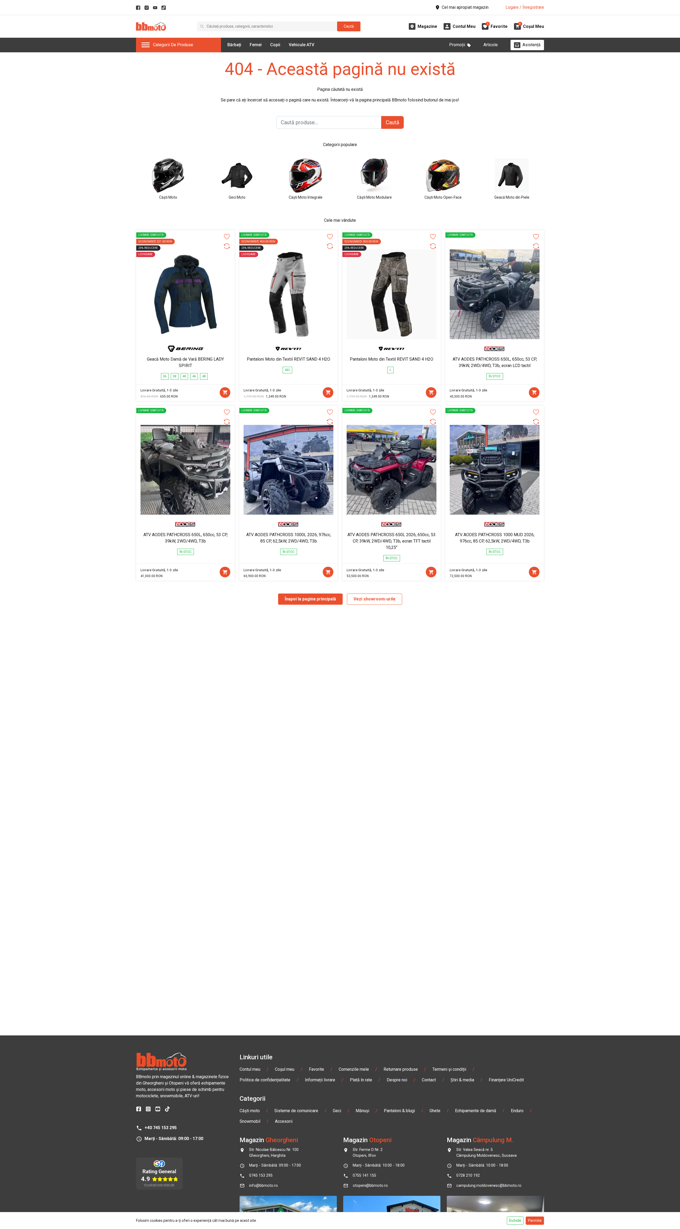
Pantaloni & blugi (399, 1110)
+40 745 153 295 (160, 1127)
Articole (490, 44)
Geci (337, 1110)
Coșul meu (284, 1069)
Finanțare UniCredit (506, 1079)
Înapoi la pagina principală (310, 598)
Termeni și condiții (449, 1069)
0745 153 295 (261, 1175)
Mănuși (362, 1110)
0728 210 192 (468, 1175)
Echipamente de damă (475, 1110)
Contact (429, 1079)
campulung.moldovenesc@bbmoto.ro (488, 1185)
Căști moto (250, 1110)
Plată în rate (361, 1079)
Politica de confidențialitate (265, 1079)
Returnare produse (401, 1069)
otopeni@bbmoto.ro (370, 1185)
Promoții (457, 44)
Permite (535, 1220)
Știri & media (462, 1079)
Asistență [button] (531, 44)
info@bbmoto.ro (263, 1185)
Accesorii (283, 1121)
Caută (349, 26)
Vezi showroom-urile (375, 598)
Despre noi (397, 1079)
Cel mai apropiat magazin (465, 7)
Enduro (517, 1110)
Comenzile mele (354, 1069)
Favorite (316, 1069)
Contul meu (250, 1069)
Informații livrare (320, 1079)
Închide (515, 1220)
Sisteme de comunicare (296, 1110)
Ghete (435, 1110)
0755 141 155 (364, 1175)
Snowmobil (250, 1121)
